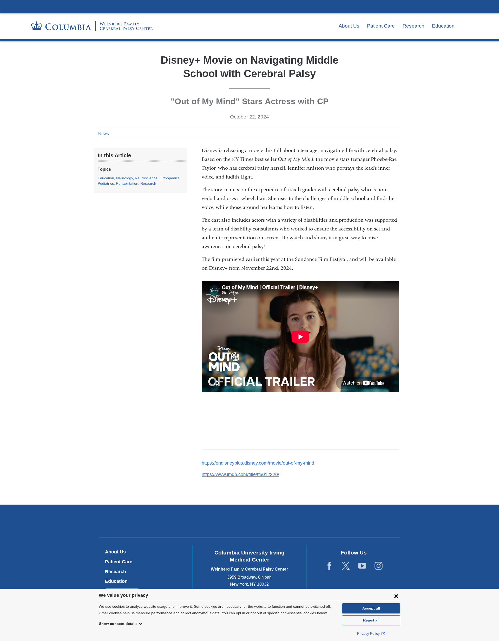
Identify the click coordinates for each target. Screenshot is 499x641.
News (103, 133)
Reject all (371, 620)
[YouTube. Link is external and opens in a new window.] (362, 566)
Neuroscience (146, 178)
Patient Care (381, 26)
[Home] (92, 26)
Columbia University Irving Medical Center (249, 6)
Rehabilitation (127, 183)
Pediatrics (106, 183)
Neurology (124, 178)
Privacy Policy (369, 633)
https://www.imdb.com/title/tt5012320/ (242, 474)
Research (413, 26)
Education (443, 26)
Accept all (371, 608)
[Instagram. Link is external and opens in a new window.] (378, 566)
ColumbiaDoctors (324, 521)
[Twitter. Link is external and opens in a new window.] (346, 566)
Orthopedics (170, 178)
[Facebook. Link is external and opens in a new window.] (329, 566)
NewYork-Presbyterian (249, 522)
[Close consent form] (396, 596)
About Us (349, 26)
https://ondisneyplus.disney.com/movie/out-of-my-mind (260, 463)
